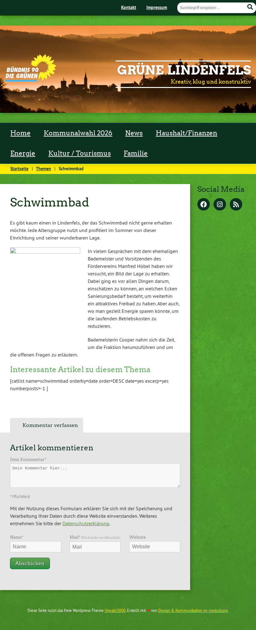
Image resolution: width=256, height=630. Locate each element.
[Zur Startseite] (30, 79)
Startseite (19, 169)
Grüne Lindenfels (184, 70)
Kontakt (128, 7)
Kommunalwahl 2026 (78, 133)
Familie (136, 153)
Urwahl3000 (115, 610)
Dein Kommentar (28, 459)
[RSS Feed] (236, 205)
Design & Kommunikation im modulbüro (193, 610)
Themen (43, 169)
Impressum (156, 7)
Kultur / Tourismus (79, 153)
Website (137, 537)
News (134, 133)
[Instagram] (220, 205)
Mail (95, 537)
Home (20, 133)
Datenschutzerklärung (85, 523)
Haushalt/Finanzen (186, 133)
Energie (22, 153)
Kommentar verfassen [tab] (50, 425)
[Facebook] (203, 205)
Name (16, 537)
